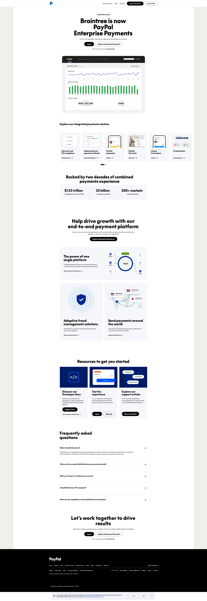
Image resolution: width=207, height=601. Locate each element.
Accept (133, 596)
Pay (132, 158)
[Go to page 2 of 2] (105, 164)
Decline (144, 596)
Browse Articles (130, 414)
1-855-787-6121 (110, 49)
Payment (89, 158)
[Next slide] (147, 147)
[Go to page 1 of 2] (103, 164)
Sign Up (109, 414)
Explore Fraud (70, 335)
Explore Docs (70, 409)
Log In (89, 44)
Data (66, 158)
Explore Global (114, 335)
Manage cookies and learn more (95, 597)
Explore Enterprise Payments (109, 44)
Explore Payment (72, 271)
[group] (70, 147)
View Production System (70, 414)
